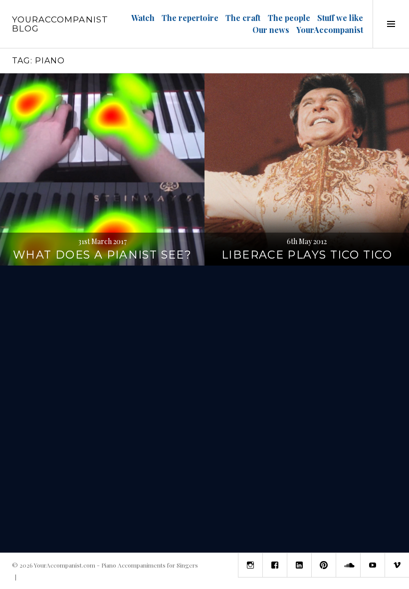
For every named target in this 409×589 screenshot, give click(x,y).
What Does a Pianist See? (102, 255)
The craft (242, 17)
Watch (143, 17)
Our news (270, 29)
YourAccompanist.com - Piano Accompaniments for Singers (116, 565)
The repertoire (190, 17)
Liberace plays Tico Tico (306, 255)
